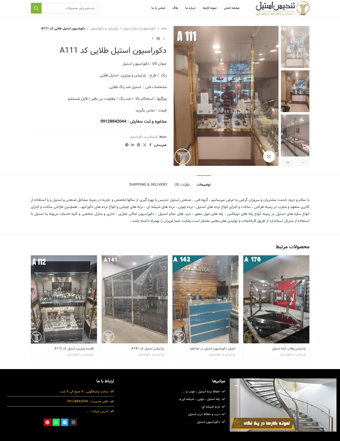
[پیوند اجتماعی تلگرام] (127, 145)
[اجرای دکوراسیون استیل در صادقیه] (205, 299)
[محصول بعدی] (152, 38)
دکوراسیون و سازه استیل (140, 28)
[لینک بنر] (283, 405)
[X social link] (145, 145)
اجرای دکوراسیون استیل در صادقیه (212, 348)
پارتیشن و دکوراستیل (104, 28)
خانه (164, 28)
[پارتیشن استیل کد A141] (135, 299)
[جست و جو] (36, 8)
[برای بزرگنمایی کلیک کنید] (269, 156)
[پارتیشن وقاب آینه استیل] (276, 299)
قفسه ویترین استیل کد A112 (73, 348)
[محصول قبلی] (164, 38)
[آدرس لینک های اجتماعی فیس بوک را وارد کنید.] (150, 145)
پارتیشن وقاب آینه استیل (289, 348)
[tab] (204, 182)
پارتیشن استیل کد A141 (147, 348)
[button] (302, 162)
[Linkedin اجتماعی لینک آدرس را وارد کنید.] (133, 145)
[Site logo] (282, 8)
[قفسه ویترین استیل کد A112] (64, 299)
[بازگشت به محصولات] (158, 38)
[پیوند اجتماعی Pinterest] (139, 145)
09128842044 (113, 121)
